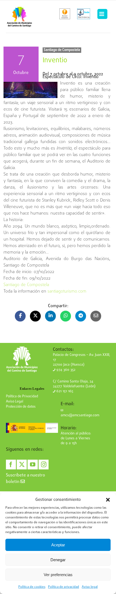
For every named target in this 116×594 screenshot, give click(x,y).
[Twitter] (22, 464)
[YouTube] (32, 464)
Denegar (58, 559)
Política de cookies (31, 587)
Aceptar (58, 545)
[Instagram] (44, 464)
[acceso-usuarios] (64, 13)
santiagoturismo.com (66, 291)
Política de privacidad (63, 587)
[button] (108, 499)
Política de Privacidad (22, 396)
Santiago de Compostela (62, 50)
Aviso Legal (14, 401)
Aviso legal (90, 587)
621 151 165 (64, 391)
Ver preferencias (58, 574)
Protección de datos (21, 406)
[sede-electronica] (83, 13)
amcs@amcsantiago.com (80, 415)
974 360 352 (65, 369)
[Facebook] (11, 464)
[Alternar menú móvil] (102, 14)
